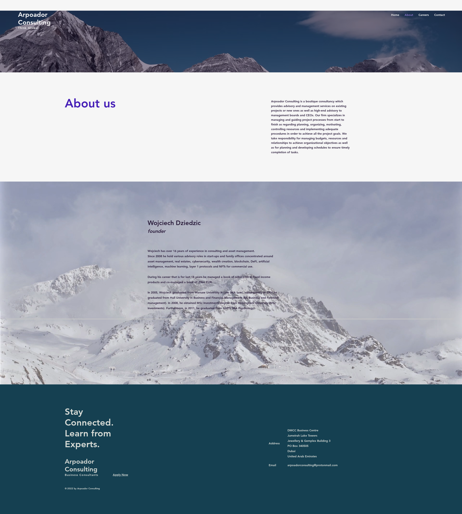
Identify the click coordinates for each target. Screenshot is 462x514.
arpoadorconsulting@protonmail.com (312, 465)
